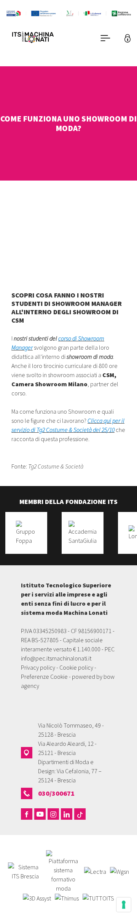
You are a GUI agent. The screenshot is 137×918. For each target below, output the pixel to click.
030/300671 (56, 793)
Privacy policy (38, 667)
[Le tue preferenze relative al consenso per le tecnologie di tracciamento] (123, 904)
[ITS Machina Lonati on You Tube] (40, 814)
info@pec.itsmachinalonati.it (56, 658)
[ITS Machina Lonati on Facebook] (26, 814)
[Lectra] (95, 871)
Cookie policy (76, 667)
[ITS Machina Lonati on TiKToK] (80, 814)
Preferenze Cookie (44, 676)
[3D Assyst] (37, 897)
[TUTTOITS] (98, 897)
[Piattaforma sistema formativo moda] (63, 871)
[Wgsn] (119, 871)
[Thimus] (67, 897)
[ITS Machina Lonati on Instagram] (53, 814)
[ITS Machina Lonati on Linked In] (66, 814)
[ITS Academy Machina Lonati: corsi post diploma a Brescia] (43, 38)
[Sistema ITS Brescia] (25, 871)
